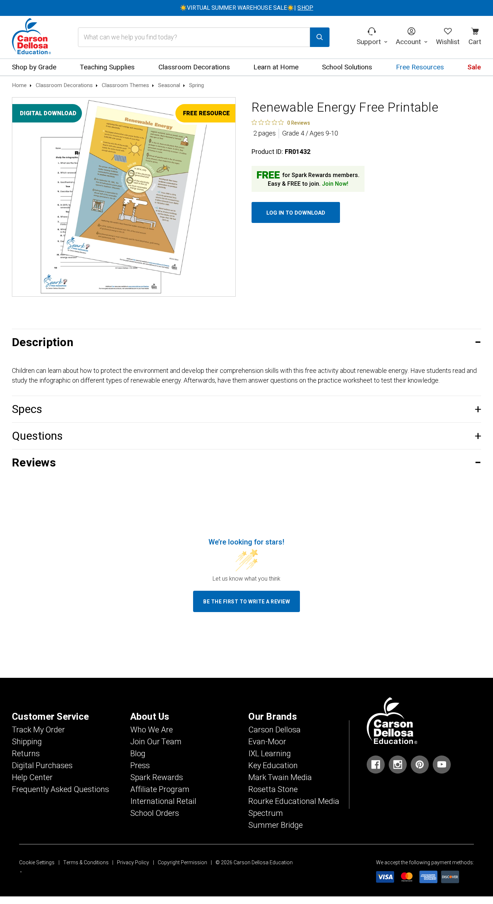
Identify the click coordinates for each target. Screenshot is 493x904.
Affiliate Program (159, 789)
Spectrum (265, 813)
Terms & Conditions (86, 862)
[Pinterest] (420, 765)
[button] (246, 342)
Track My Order (38, 730)
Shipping (27, 742)
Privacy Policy (133, 862)
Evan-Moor (267, 742)
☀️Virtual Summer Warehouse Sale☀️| (246, 8)
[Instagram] (398, 765)
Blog (137, 753)
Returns (26, 753)
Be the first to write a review (246, 602)
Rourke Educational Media (293, 801)
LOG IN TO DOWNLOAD (295, 213)
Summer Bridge (275, 825)
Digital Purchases (42, 765)
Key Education (273, 765)
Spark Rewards (156, 777)
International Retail (163, 801)
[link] (281, 122)
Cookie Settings (36, 862)
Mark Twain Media (280, 777)
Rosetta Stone (273, 789)
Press (140, 765)
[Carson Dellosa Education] (31, 37)
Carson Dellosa (274, 730)
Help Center (32, 777)
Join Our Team (156, 742)
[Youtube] (442, 765)
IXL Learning (269, 753)
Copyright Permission (182, 862)
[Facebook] (376, 765)
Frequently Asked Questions (60, 789)
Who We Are (151, 730)
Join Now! (335, 184)
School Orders (154, 813)
